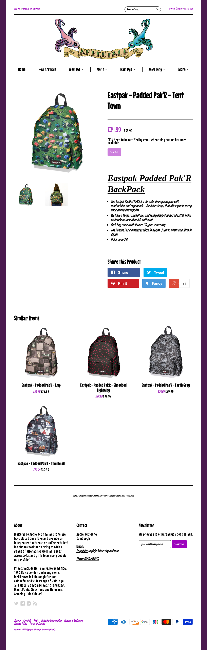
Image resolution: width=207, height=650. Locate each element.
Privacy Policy (20, 623)
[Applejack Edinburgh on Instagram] (29, 603)
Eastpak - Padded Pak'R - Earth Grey (166, 385)
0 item (175, 8)
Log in (17, 8)
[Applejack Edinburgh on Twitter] (16, 603)
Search (17, 620)
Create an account (31, 8)
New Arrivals (47, 69)
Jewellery (156, 69)
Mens (101, 69)
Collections (82, 495)
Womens (75, 69)
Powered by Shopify (48, 629)
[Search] (157, 9)
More (182, 69)
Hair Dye (126, 69)
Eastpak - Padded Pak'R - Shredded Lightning (103, 387)
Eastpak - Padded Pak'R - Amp (41, 385)
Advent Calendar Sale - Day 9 (98, 495)
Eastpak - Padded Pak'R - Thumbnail (41, 463)
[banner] (103, 39)
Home (21, 69)
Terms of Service (37, 623)
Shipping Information (51, 620)
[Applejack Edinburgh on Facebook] (22, 603)
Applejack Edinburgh (34, 629)
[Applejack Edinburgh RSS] (35, 603)
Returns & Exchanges (73, 620)
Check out (188, 8)
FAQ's (36, 620)
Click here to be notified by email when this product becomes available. (147, 141)
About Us (27, 620)
